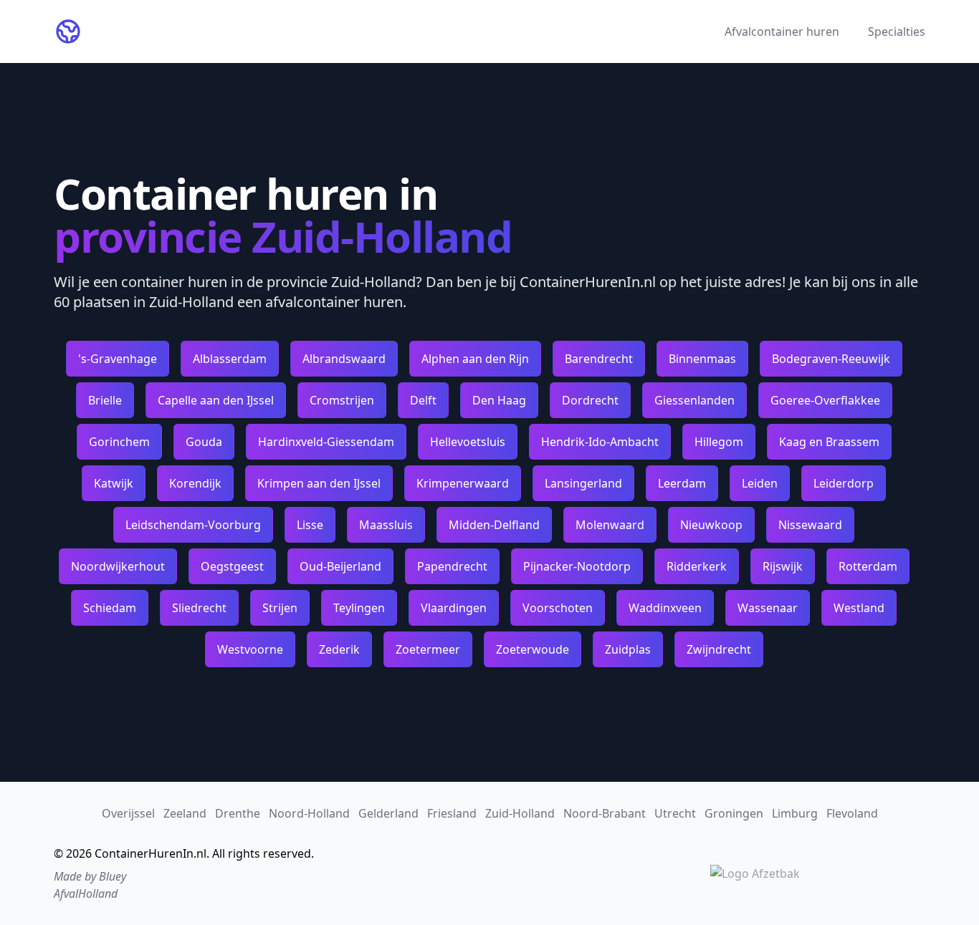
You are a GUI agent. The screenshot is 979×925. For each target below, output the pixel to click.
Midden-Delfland (494, 525)
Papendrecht (452, 566)
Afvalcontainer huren (782, 31)
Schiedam (109, 608)
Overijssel (128, 813)
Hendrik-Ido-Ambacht (600, 442)
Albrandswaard (344, 359)
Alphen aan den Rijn (475, 359)
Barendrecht (599, 359)
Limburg (795, 813)
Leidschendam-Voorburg (193, 525)
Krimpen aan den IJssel (319, 483)
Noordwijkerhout (118, 566)
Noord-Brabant (604, 813)
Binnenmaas (702, 359)
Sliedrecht (199, 608)
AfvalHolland (86, 893)
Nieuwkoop (711, 525)
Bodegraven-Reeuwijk (831, 359)
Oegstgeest (232, 566)
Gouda (204, 442)
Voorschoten (557, 608)
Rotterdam (868, 566)
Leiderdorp (843, 483)
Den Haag (499, 400)
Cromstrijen (342, 400)
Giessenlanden (694, 400)
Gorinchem (119, 442)
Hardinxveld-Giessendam (326, 442)
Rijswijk (783, 566)
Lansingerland (583, 483)
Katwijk (113, 483)
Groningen (734, 813)
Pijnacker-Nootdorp (577, 566)
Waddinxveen (665, 608)
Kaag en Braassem (829, 442)
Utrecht (675, 813)
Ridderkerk (697, 566)
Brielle (105, 400)
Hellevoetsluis (467, 442)
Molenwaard (610, 525)
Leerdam (682, 483)
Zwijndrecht (719, 649)
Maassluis (386, 525)
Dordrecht (590, 400)
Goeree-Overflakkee (825, 400)
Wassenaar (767, 608)
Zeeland (184, 813)
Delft (423, 400)
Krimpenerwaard (462, 483)
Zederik (339, 649)
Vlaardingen (454, 608)
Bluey (112, 876)
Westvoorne (250, 649)
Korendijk (195, 483)
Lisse (310, 525)
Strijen (279, 608)
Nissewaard (810, 525)
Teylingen (359, 608)
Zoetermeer (428, 649)
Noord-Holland (309, 813)
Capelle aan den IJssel (216, 400)
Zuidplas (628, 649)
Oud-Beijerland (340, 566)
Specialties (896, 31)
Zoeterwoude (532, 649)
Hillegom (718, 442)
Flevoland (852, 813)
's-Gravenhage (117, 359)
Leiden (760, 483)
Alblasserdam (230, 359)
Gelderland (388, 813)
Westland (859, 608)
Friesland (452, 813)
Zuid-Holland (520, 813)
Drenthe (237, 813)
